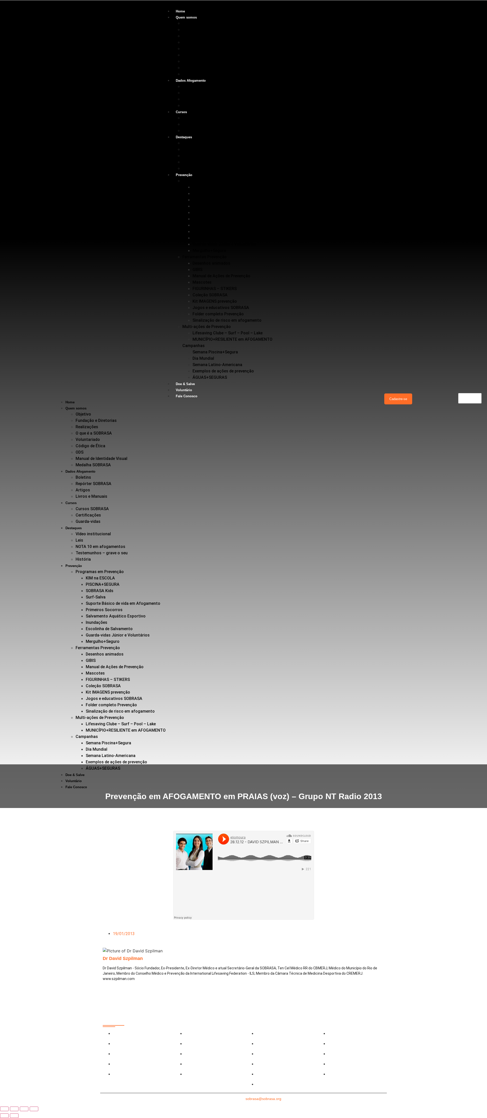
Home (180, 11)
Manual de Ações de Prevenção (221, 275)
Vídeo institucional (200, 143)
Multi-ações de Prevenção (206, 326)
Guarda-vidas (194, 130)
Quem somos (186, 17)
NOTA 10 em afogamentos (207, 155)
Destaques (184, 137)
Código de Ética (197, 55)
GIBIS (197, 269)
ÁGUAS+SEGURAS (210, 377)
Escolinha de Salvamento (216, 237)
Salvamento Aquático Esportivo (222, 225)
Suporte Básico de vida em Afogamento (230, 212)
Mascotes (202, 282)
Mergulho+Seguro (209, 250)
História (190, 168)
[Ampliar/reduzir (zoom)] (4, 1109)
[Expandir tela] (14, 1109)
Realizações (193, 35)
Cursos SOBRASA (199, 117)
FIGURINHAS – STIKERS (215, 288)
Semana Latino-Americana (217, 364)
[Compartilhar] (24, 1109)
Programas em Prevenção (206, 180)
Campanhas (193, 345)
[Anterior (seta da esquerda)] (4, 1115)
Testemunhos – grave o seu (208, 162)
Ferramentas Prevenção (204, 256)
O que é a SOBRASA (200, 42)
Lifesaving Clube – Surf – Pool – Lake (228, 333)
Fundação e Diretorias (202, 29)
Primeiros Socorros (211, 218)
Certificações (195, 124)
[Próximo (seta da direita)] (14, 1115)
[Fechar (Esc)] (34, 1109)
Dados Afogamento (191, 80)
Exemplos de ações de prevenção (223, 371)
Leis (186, 149)
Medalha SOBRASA (200, 74)
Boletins (190, 86)
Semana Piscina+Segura (215, 352)
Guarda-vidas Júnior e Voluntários (224, 244)
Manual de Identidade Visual (208, 67)
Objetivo (190, 23)
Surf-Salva (202, 206)
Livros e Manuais (198, 105)
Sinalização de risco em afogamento (227, 320)
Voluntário (184, 390)
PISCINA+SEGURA (209, 193)
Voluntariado (194, 48)
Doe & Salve (185, 384)
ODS (186, 61)
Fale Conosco (186, 396)
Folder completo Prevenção (218, 314)
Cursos (181, 112)
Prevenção (184, 175)
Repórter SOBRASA (200, 92)
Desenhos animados (211, 263)
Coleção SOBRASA (210, 295)
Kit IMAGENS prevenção (215, 301)
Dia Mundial (203, 358)
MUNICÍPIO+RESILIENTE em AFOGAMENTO (232, 339)
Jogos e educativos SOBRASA (221, 307)
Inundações (203, 231)
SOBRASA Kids (206, 199)
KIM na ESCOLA (207, 187)
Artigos (189, 99)
